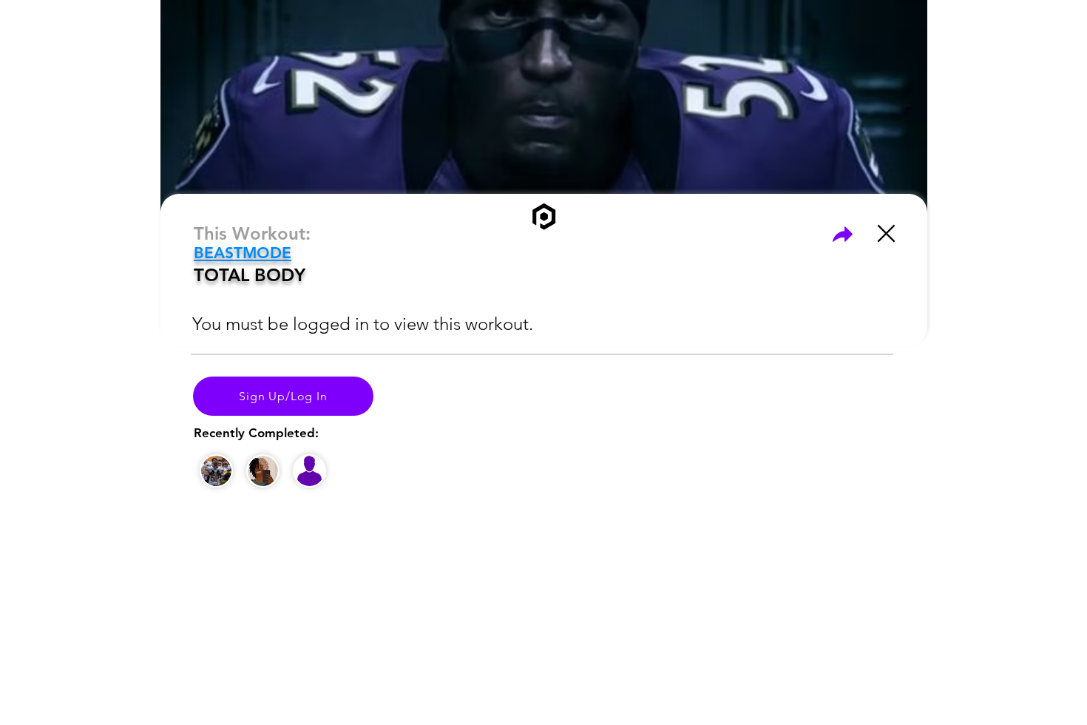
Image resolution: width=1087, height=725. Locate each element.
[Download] (842, 234)
